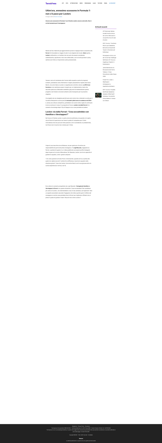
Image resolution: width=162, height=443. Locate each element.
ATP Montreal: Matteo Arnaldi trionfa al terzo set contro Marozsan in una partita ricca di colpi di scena (109, 36)
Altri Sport (112, 3)
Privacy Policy (81, 426)
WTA (67, 3)
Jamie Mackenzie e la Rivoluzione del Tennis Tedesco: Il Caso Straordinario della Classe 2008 (109, 72)
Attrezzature (74, 3)
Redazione (74, 426)
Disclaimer (87, 426)
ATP (63, 3)
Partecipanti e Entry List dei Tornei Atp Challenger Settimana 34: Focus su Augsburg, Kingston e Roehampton (109, 60)
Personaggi (88, 3)
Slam (94, 3)
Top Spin (100, 3)
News (81, 3)
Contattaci (90, 435)
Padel (105, 3)
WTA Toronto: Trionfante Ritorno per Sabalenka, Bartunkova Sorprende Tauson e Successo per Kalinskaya (109, 48)
